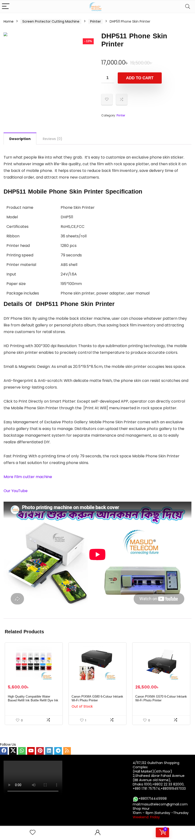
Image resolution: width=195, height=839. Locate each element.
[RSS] (67, 751)
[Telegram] (58, 751)
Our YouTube (16, 491)
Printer (95, 21)
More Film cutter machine (28, 476)
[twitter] (13, 751)
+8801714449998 (152, 798)
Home (9, 21)
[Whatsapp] (22, 751)
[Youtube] (31, 751)
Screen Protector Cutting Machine (50, 21)
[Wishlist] (32, 832)
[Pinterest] (40, 751)
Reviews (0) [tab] (52, 138)
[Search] (187, 6)
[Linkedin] (49, 751)
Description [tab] (20, 138)
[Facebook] (4, 751)
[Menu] (5, 6)
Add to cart (139, 78)
